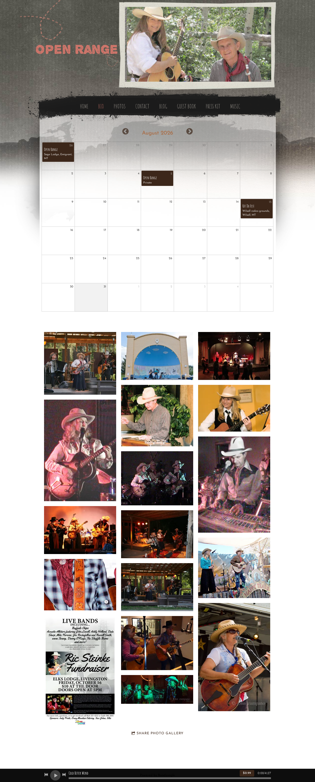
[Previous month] (125, 131)
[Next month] (189, 131)
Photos (120, 106)
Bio (101, 106)
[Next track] (64, 774)
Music (235, 106)
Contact (142, 106)
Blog (163, 106)
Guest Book (186, 106)
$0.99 (247, 773)
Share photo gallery (160, 733)
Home (84, 106)
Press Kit (213, 106)
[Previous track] (46, 774)
